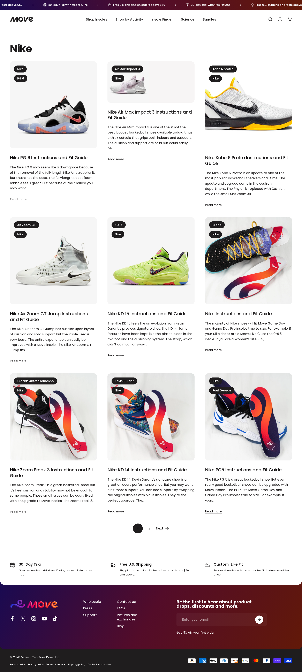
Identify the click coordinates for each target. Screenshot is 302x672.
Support (90, 615)
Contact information (99, 664)
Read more (18, 199)
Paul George (221, 390)
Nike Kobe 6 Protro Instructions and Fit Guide (246, 160)
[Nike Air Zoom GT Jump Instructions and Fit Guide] (53, 260)
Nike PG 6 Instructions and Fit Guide (48, 157)
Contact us (126, 602)
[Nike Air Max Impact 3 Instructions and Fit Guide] (151, 82)
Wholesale (92, 602)
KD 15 (118, 225)
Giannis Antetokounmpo (35, 381)
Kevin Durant (124, 381)
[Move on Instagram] (33, 618)
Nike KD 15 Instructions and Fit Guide (147, 314)
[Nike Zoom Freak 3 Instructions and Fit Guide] (53, 416)
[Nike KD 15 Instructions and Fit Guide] (151, 260)
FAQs (121, 608)
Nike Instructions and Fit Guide (238, 314)
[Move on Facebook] (12, 618)
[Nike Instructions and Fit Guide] (248, 260)
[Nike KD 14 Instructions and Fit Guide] (151, 416)
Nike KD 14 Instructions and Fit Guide (147, 470)
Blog (120, 626)
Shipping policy (76, 664)
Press (87, 608)
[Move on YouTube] (44, 618)
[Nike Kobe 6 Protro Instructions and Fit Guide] (248, 104)
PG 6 (20, 78)
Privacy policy (36, 664)
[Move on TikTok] (55, 618)
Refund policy (17, 664)
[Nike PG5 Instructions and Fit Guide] (248, 416)
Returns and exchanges (127, 617)
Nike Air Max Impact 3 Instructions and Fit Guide (149, 115)
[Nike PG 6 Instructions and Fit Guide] (53, 104)
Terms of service (55, 664)
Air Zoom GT (26, 225)
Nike (20, 69)
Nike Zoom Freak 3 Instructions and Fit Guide (51, 473)
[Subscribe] (259, 620)
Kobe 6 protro (223, 69)
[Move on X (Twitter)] (23, 618)
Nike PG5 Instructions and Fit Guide (243, 470)
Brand (216, 225)
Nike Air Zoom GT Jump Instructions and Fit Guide (49, 317)
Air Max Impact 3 (127, 69)
